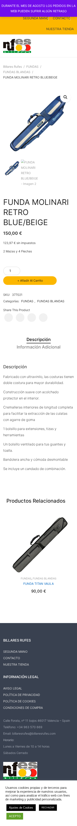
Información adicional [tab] (39, 347)
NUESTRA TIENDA (60, 29)
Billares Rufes (12, 66)
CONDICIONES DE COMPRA (23, 707)
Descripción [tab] (39, 339)
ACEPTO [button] (15, 816)
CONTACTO (62, 18)
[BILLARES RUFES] (17, 46)
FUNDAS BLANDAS (16, 72)
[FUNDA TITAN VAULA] (38, 545)
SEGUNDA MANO (36, 18)
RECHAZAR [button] (47, 807)
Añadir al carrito (31, 280)
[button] (65, 97)
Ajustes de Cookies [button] (21, 807)
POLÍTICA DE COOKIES (19, 701)
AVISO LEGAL (12, 688)
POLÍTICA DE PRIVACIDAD (21, 695)
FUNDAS (32, 66)
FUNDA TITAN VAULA (38, 583)
